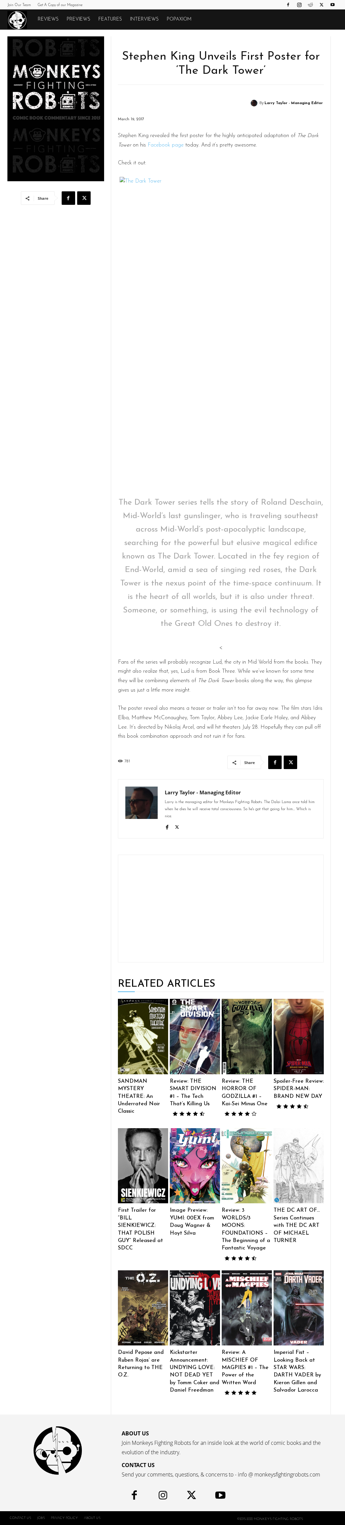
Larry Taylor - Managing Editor (293, 103)
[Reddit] (310, 4)
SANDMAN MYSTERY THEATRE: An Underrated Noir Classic (139, 1096)
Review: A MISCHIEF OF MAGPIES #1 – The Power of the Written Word (245, 1368)
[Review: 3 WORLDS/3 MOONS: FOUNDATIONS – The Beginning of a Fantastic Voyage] (247, 1166)
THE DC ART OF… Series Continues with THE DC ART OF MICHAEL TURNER (297, 1225)
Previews (78, 19)
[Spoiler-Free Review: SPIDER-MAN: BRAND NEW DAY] (299, 1036)
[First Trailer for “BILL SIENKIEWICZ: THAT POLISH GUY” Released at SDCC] (143, 1166)
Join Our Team (19, 5)
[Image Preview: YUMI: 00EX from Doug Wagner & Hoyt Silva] (195, 1166)
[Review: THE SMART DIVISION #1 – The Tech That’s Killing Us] (195, 1036)
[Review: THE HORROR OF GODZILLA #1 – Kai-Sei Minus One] (247, 1036)
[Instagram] (299, 4)
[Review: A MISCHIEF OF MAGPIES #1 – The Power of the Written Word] (247, 1308)
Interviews (144, 19)
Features (110, 19)
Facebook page (166, 145)
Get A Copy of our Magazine (60, 5)
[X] (321, 4)
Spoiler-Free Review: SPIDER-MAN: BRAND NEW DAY (299, 1089)
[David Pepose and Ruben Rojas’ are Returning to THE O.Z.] (143, 1308)
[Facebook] (288, 4)
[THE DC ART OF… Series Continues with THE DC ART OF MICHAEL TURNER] (299, 1166)
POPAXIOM (179, 19)
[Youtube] (332, 4)
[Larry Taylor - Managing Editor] (255, 103)
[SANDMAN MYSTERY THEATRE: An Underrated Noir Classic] (143, 1036)
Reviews (48, 19)
